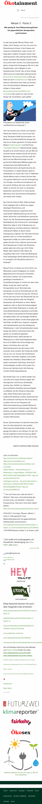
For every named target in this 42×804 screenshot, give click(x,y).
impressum (13, 791)
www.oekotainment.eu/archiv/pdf (16, 653)
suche (13, 801)
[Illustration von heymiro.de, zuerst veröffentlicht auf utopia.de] (19, 110)
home (37, 791)
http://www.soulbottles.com (14, 461)
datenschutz (7, 796)
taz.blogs (22, 791)
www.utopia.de (8, 557)
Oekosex (17, 660)
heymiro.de (33, 548)
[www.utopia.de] (21, 591)
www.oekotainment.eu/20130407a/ (17, 638)
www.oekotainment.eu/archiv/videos (17, 655)
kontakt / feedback (20, 796)
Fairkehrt (6, 660)
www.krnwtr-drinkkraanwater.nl (16, 77)
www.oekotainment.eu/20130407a (25, 527)
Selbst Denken (15, 145)
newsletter (31, 796)
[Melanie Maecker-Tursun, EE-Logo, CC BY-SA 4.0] (21, 754)
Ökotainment (24, 660)
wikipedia (30, 791)
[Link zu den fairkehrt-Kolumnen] (21, 722)
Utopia (15, 545)
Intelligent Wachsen (11, 148)
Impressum (7, 683)
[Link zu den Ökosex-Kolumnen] (21, 732)
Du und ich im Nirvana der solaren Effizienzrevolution (18, 674)
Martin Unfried (12, 650)
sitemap (6, 801)
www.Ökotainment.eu (30, 664)
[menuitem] (5, 790)
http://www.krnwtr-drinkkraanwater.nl (17, 458)
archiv (5, 791)
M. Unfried (32, 660)
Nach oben (7, 688)
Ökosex (12, 660)
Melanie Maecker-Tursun (13, 772)
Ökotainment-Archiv (17, 664)
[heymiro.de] (21, 573)
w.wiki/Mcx (22, 775)
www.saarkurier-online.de (13, 633)
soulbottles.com (21, 79)
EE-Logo (27, 772)
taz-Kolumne (7, 664)
